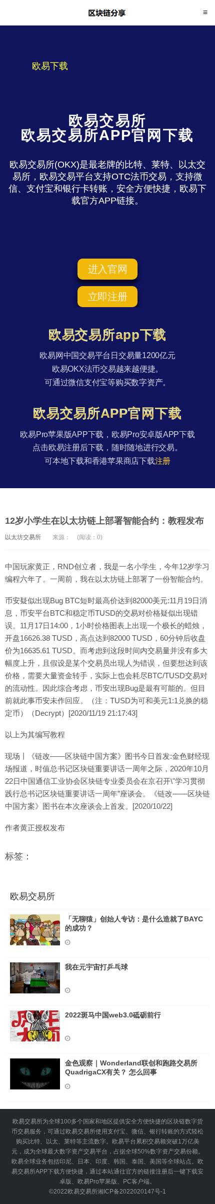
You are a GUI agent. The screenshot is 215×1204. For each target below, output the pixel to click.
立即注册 (108, 296)
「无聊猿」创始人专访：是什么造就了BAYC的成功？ (134, 923)
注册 (163, 461)
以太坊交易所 (23, 537)
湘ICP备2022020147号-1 (132, 1191)
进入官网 (108, 269)
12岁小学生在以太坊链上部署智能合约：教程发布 (104, 521)
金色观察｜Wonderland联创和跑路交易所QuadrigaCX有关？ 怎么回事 (131, 1067)
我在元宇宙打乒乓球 (96, 967)
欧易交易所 (107, 12)
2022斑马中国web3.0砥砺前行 (113, 1015)
